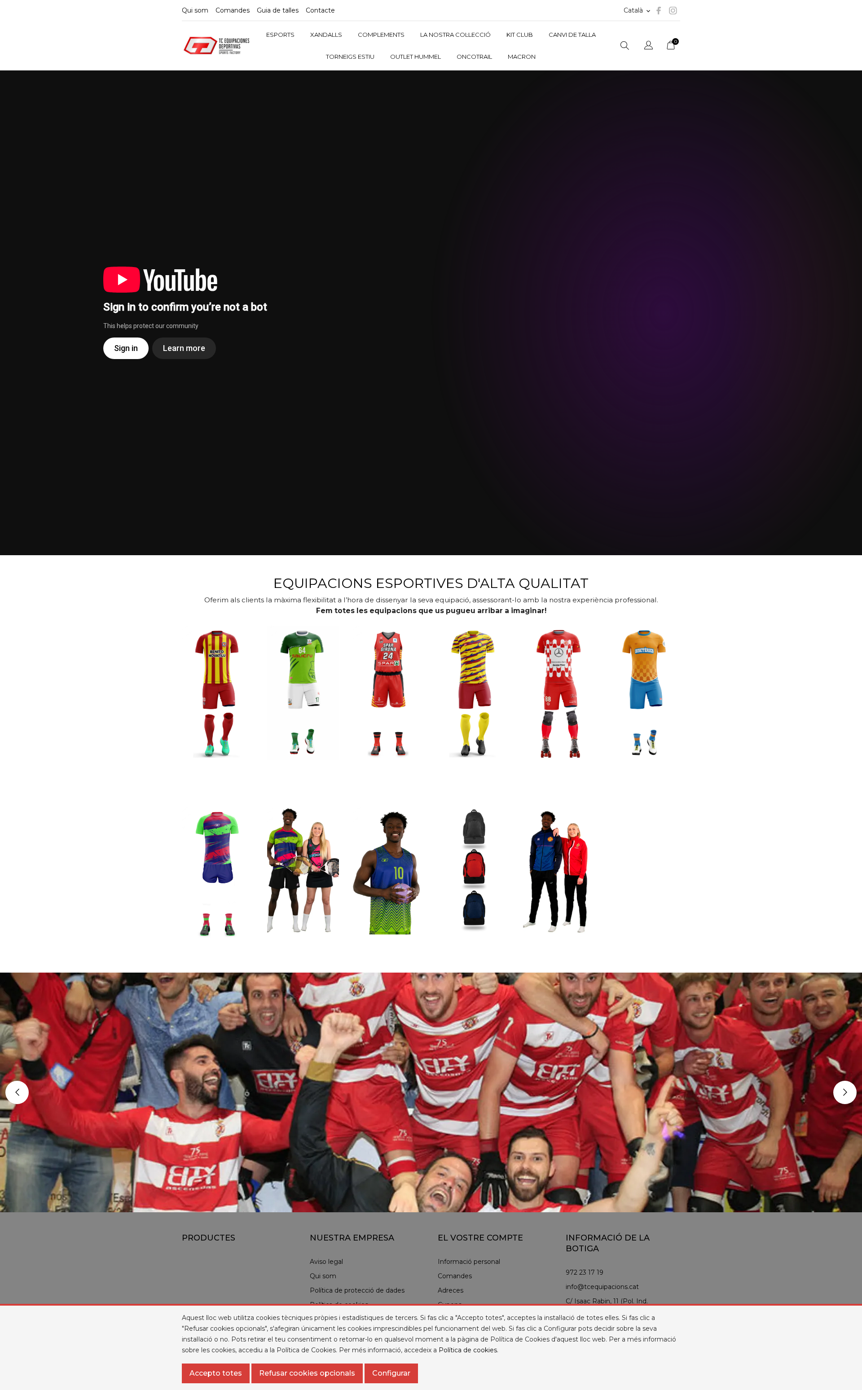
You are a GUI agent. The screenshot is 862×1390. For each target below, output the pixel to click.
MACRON (522, 56)
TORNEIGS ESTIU (350, 56)
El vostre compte (480, 1238)
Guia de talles (278, 10)
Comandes (233, 10)
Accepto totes (215, 1373)
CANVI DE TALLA (572, 34)
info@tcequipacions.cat (602, 1287)
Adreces (450, 1290)
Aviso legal (326, 1262)
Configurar (391, 1373)
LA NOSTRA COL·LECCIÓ (455, 34)
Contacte (320, 10)
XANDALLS (326, 34)
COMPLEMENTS (381, 34)
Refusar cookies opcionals (307, 1373)
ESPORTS (280, 34)
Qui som (195, 10)
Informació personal (469, 1262)
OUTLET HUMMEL (415, 56)
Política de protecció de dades (357, 1290)
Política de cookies (468, 1350)
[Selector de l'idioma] (648, 46)
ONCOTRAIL (474, 56)
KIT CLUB (519, 34)
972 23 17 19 (584, 1272)
